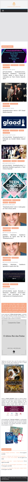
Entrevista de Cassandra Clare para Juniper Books (14, 468)
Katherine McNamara (7, 200)
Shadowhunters (6, 67)
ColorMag (24, 477)
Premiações (22, 65)
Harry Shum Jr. (6, 103)
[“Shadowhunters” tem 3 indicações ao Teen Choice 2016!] (14, 185)
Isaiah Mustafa (6, 284)
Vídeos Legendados (6, 230)
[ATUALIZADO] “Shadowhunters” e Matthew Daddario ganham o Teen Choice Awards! (14, 167)
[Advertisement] (14, 27)
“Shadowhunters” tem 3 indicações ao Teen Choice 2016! (14, 207)
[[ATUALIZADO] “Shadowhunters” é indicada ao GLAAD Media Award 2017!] (14, 122)
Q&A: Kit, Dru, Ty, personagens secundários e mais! (14, 464)
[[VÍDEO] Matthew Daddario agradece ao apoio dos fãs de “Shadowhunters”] (14, 219)
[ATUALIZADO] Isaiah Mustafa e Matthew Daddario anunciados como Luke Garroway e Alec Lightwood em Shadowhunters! (14, 293)
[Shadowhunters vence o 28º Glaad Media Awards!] (14, 92)
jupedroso (15, 232)
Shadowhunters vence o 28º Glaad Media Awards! (14, 111)
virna (14, 69)
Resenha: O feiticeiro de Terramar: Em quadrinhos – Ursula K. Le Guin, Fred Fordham (14, 457)
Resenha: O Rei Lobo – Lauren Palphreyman (12, 461)
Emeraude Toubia (6, 65)
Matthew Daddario (14, 65)
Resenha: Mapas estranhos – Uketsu (10, 452)
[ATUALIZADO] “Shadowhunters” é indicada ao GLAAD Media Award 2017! (14, 138)
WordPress (6, 479)
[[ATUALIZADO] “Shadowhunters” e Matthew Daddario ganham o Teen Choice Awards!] (14, 152)
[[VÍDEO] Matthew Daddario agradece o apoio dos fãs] (14, 249)
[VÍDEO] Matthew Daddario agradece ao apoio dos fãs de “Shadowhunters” (14, 236)
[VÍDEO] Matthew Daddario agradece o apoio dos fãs (14, 265)
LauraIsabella (15, 262)
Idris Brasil (12, 477)
